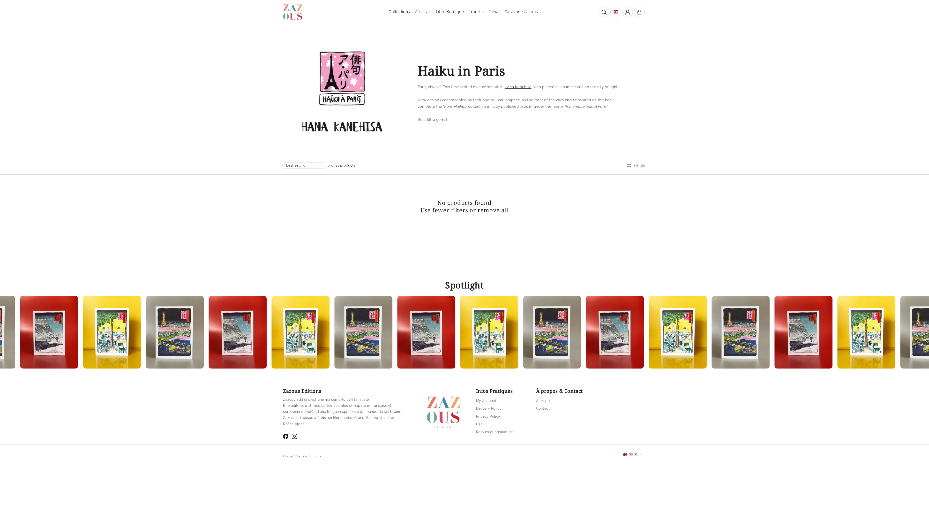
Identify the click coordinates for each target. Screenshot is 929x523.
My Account (486, 401)
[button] (604, 12)
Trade (474, 11)
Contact (543, 408)
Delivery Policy (489, 408)
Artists (421, 11)
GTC (480, 424)
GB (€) (633, 454)
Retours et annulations (495, 432)
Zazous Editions (308, 456)
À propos (544, 401)
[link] (87, 333)
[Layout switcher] (629, 166)
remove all (493, 210)
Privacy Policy (488, 416)
